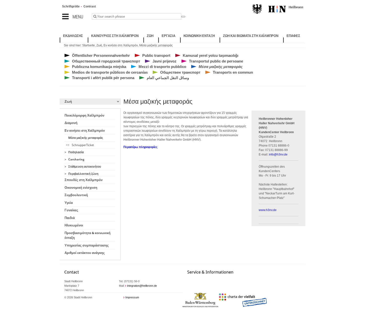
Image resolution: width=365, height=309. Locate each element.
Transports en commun (233, 72)
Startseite (88, 45)
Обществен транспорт (180, 72)
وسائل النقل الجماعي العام (168, 78)
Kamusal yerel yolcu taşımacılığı (210, 55)
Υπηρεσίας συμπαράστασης (87, 245)
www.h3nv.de (268, 210)
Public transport (156, 55)
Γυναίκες (71, 210)
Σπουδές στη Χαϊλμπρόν (84, 180)
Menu (78, 16)
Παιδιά (70, 218)
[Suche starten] (183, 16)
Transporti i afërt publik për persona (103, 78)
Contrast (89, 6)
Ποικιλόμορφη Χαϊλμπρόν (84, 115)
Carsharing (76, 159)
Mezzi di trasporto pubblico (162, 66)
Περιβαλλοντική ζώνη (83, 174)
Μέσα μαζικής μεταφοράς (156, 45)
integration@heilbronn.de (142, 285)
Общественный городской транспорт (106, 61)
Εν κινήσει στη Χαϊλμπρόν (121, 45)
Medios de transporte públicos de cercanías (110, 72)
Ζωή (99, 45)
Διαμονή (71, 123)
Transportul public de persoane (216, 61)
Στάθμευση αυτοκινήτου (84, 166)
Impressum (132, 297)
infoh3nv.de (278, 154)
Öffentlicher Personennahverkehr (101, 55)
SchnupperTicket (83, 145)
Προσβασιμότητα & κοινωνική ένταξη (87, 235)
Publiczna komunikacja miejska (99, 66)
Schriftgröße (71, 6)
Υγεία (69, 203)
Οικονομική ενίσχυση (81, 187)
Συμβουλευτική (76, 195)
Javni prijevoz (164, 61)
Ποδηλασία (76, 152)
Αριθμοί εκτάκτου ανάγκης (85, 253)
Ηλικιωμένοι (74, 225)
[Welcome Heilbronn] (277, 9)
